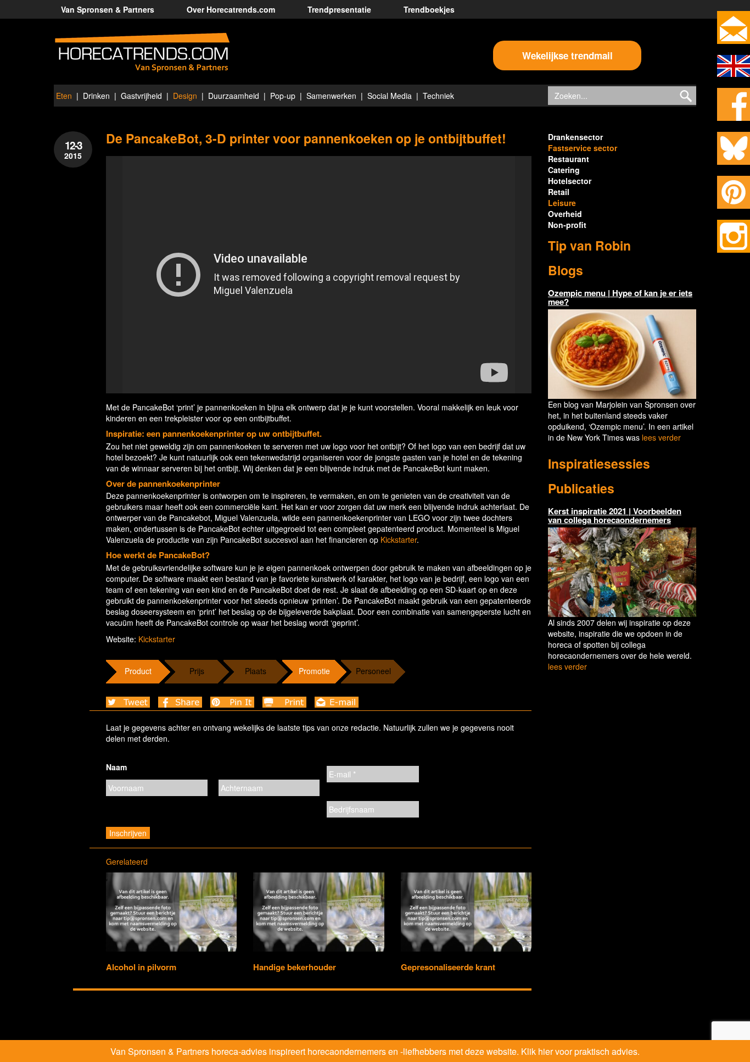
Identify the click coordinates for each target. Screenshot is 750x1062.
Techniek (438, 95)
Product (138, 670)
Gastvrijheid (141, 95)
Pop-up (282, 95)
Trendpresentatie (339, 9)
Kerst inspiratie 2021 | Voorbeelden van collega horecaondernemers (614, 515)
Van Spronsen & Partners (107, 9)
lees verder (661, 437)
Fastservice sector (582, 147)
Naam (116, 767)
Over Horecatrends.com (231, 9)
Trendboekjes (429, 9)
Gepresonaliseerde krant (448, 967)
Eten (64, 95)
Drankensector (575, 136)
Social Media (389, 95)
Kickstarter (398, 539)
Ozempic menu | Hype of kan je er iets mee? (620, 297)
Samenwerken (331, 95)
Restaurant (568, 158)
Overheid (565, 213)
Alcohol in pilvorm (141, 967)
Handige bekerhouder (294, 967)
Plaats (255, 670)
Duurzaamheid (233, 95)
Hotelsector (569, 180)
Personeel (373, 670)
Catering (564, 169)
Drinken (96, 95)
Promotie (314, 670)
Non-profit (567, 224)
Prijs (196, 670)
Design (185, 95)
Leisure (562, 202)
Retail (558, 191)
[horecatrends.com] (142, 52)
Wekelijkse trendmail (567, 55)
